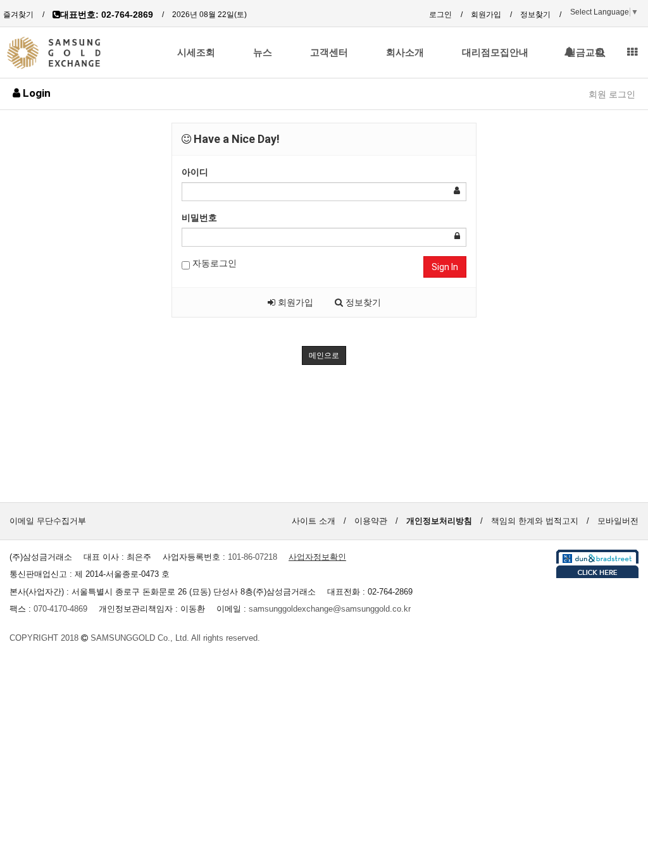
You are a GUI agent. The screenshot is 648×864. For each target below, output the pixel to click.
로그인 (440, 14)
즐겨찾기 (18, 14)
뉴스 (262, 52)
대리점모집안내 (495, 52)
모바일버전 (618, 521)
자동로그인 (213, 263)
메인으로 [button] (324, 355)
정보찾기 (535, 14)
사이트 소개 (313, 521)
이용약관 (370, 521)
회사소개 (405, 52)
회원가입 (486, 14)
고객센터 (329, 52)
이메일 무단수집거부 (47, 521)
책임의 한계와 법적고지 (534, 521)
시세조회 (196, 52)
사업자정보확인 (317, 557)
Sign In (445, 267)
